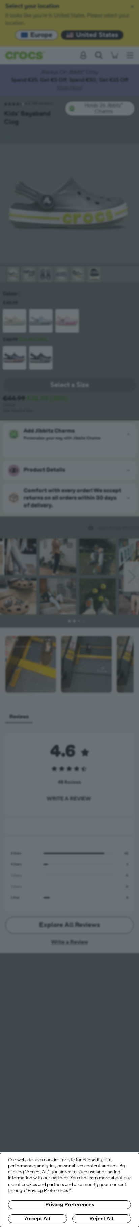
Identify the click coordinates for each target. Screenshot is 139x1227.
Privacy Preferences (69, 1204)
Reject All (101, 1218)
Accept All (38, 1218)
